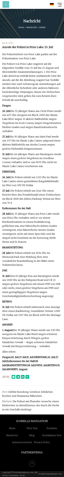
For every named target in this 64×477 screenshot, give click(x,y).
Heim (21, 27)
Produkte (52, 428)
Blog (32, 435)
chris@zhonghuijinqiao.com (50, 474)
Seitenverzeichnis (22, 442)
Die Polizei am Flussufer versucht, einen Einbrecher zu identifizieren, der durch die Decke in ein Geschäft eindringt (30, 405)
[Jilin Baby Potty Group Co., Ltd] (5, 4)
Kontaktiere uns (51, 435)
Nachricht (32, 27)
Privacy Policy (42, 442)
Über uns (32, 428)
